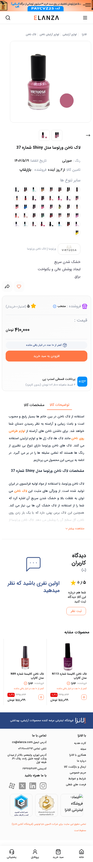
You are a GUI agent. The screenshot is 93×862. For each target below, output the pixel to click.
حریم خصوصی (78, 773)
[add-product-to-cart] (84, 697)
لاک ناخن (31, 34)
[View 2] (56, 135)
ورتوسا (52, 249)
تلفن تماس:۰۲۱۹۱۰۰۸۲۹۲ (32, 749)
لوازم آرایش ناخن (49, 34)
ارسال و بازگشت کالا (75, 767)
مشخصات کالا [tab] (34, 405)
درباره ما (81, 761)
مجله (83, 749)
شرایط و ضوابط (77, 778)
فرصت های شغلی (76, 784)
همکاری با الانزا (77, 755)
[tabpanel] (46, 471)
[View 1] (44, 135)
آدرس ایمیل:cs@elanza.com (29, 742)
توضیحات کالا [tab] (59, 405)
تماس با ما (39, 735)
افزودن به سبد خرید (46, 356)
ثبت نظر (76, 611)
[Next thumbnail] (88, 135)
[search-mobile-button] (8, 18)
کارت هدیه (80, 743)
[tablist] (46, 405)
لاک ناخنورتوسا (36, 249)
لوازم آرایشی (70, 34)
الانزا (84, 34)
